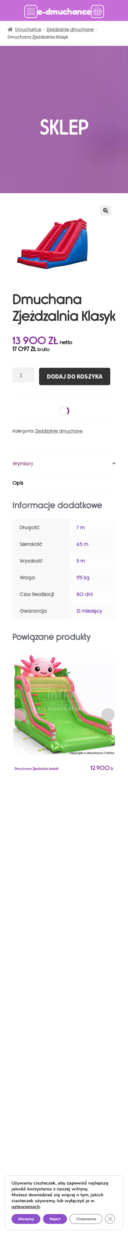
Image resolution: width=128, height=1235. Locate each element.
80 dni (84, 594)
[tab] (64, 464)
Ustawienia (86, 1219)
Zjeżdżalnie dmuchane (70, 29)
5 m (80, 561)
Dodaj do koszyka (74, 376)
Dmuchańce (28, 29)
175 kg (83, 577)
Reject (55, 1219)
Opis (17, 483)
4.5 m (82, 544)
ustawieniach (25, 1207)
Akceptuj (26, 1219)
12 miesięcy (89, 611)
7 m (80, 527)
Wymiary (22, 463)
